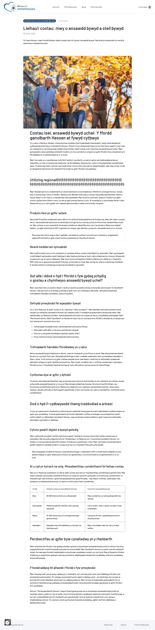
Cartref (55, 7)
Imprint (123, 625)
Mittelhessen (70, 7)
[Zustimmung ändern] (8, 622)
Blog (84, 7)
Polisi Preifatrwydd (142, 625)
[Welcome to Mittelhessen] (19, 7)
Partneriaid (96, 7)
